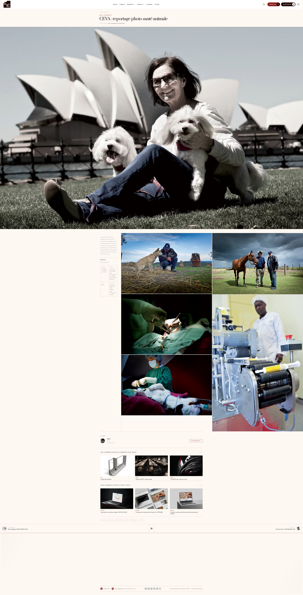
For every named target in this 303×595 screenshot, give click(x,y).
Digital (134, 555)
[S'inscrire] (200, 551)
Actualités (149, 4)
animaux (141, 520)
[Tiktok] (154, 589)
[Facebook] (148, 589)
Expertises (130, 4)
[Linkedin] (157, 589)
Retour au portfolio (105, 12)
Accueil (115, 4)
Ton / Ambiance (112, 267)
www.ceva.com (110, 442)
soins (127, 520)
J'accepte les (187, 557)
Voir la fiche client (195, 440)
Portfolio (105, 23)
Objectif (104, 266)
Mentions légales (157, 554)
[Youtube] (160, 589)
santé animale (119, 520)
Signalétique (136, 564)
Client (103, 282)
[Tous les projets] (151, 528)
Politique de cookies (158, 557)
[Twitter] (151, 589)
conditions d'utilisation (191, 557)
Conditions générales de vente (159, 551)
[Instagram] (146, 589)
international (133, 520)
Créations (140, 4)
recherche (104, 520)
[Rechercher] (264, 4)
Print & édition (136, 561)
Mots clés (112, 282)
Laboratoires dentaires (136, 570)
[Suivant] (201, 452)
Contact (157, 4)
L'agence (122, 4)
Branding (135, 558)
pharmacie (111, 520)
